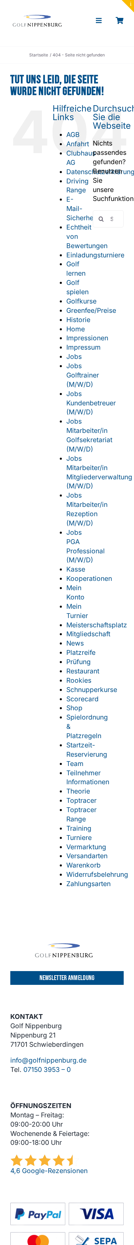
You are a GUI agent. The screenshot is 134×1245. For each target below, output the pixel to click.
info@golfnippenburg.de (48, 1060)
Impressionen (87, 338)
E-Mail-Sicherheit (81, 208)
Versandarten (87, 856)
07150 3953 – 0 (47, 1069)
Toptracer (81, 800)
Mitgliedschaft (88, 634)
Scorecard (82, 699)
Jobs (74, 356)
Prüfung (78, 662)
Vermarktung (86, 847)
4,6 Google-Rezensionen (49, 1171)
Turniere (79, 837)
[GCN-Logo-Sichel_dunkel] (37, 18)
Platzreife (81, 652)
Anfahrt (77, 144)
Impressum (83, 347)
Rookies (78, 680)
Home (75, 329)
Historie (78, 320)
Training (78, 828)
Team (74, 763)
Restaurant (82, 671)
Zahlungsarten (88, 884)
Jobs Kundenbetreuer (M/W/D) (91, 403)
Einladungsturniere (95, 255)
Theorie (78, 791)
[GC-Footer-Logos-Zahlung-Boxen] (67, 1206)
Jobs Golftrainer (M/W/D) (82, 375)
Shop (74, 708)
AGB (73, 134)
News (75, 643)
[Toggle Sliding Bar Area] (128, 6)
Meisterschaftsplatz (96, 625)
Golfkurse (81, 301)
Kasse (75, 569)
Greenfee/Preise (91, 310)
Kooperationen (89, 578)
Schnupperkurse (91, 689)
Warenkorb (83, 865)
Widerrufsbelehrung (97, 874)
